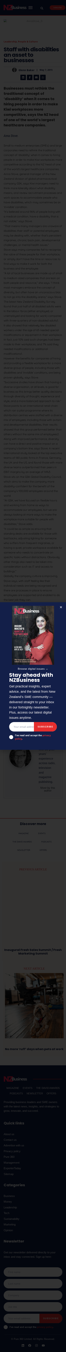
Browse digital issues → (33, 668)
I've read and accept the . (33, 737)
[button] (61, 607)
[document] (33, 676)
